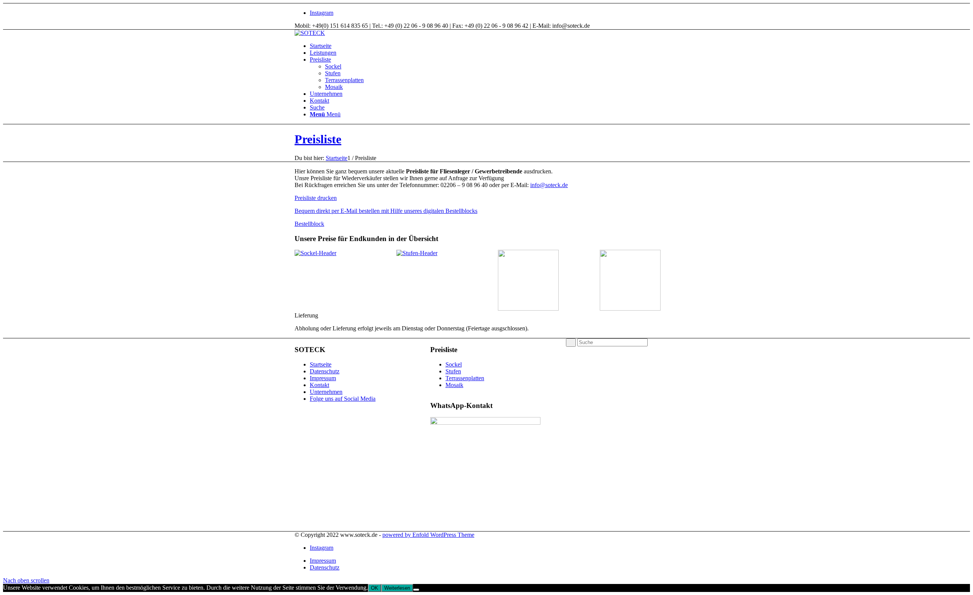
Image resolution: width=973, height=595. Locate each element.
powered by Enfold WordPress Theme (428, 535)
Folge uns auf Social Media (343, 398)
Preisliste (318, 139)
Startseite (320, 364)
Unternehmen (326, 392)
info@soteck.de (549, 185)
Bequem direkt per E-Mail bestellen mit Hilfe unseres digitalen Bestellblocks (386, 211)
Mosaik (454, 385)
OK (374, 588)
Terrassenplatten (464, 378)
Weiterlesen (397, 588)
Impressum (323, 378)
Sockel (453, 364)
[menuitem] (494, 46)
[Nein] (416, 590)
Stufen (453, 371)
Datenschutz (324, 371)
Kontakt (319, 385)
